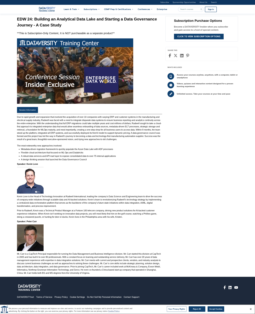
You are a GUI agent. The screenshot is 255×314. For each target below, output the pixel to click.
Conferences (144, 9)
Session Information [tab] (27, 110)
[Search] (201, 9)
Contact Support (131, 297)
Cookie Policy (114, 311)
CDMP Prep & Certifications (117, 9)
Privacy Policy (61, 297)
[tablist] (89, 110)
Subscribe (164, 2)
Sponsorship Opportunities (184, 2)
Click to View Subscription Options (198, 36)
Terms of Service (44, 297)
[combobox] (191, 9)
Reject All (197, 309)
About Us (203, 2)
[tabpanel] (89, 195)
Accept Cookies (215, 309)
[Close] (251, 309)
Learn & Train (70, 9)
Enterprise (162, 9)
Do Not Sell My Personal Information (104, 297)
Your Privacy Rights (176, 309)
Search (214, 2)
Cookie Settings (77, 297)
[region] (127, 309)
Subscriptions (90, 9)
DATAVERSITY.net (25, 297)
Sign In (211, 9)
